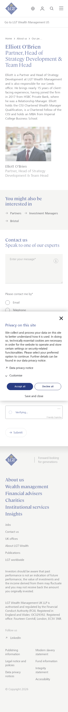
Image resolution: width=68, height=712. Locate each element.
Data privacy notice (21, 367)
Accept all (20, 386)
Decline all (47, 386)
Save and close (34, 396)
